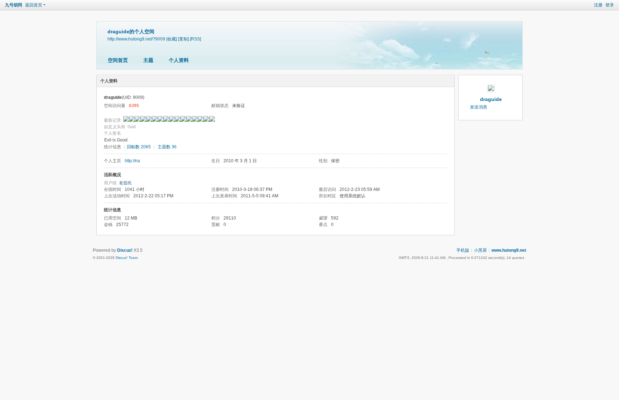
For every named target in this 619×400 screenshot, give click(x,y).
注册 (598, 5)
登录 (609, 5)
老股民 (125, 182)
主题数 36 (167, 146)
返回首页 (33, 5)
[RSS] (195, 39)
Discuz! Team (127, 258)
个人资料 (179, 60)
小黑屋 (480, 250)
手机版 (462, 250)
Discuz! (125, 250)
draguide (491, 99)
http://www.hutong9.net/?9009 (136, 39)
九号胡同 (13, 5)
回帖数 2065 (139, 146)
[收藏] (171, 39)
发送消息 (478, 107)
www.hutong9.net (508, 250)
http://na (132, 160)
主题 (148, 60)
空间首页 (118, 60)
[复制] (183, 39)
